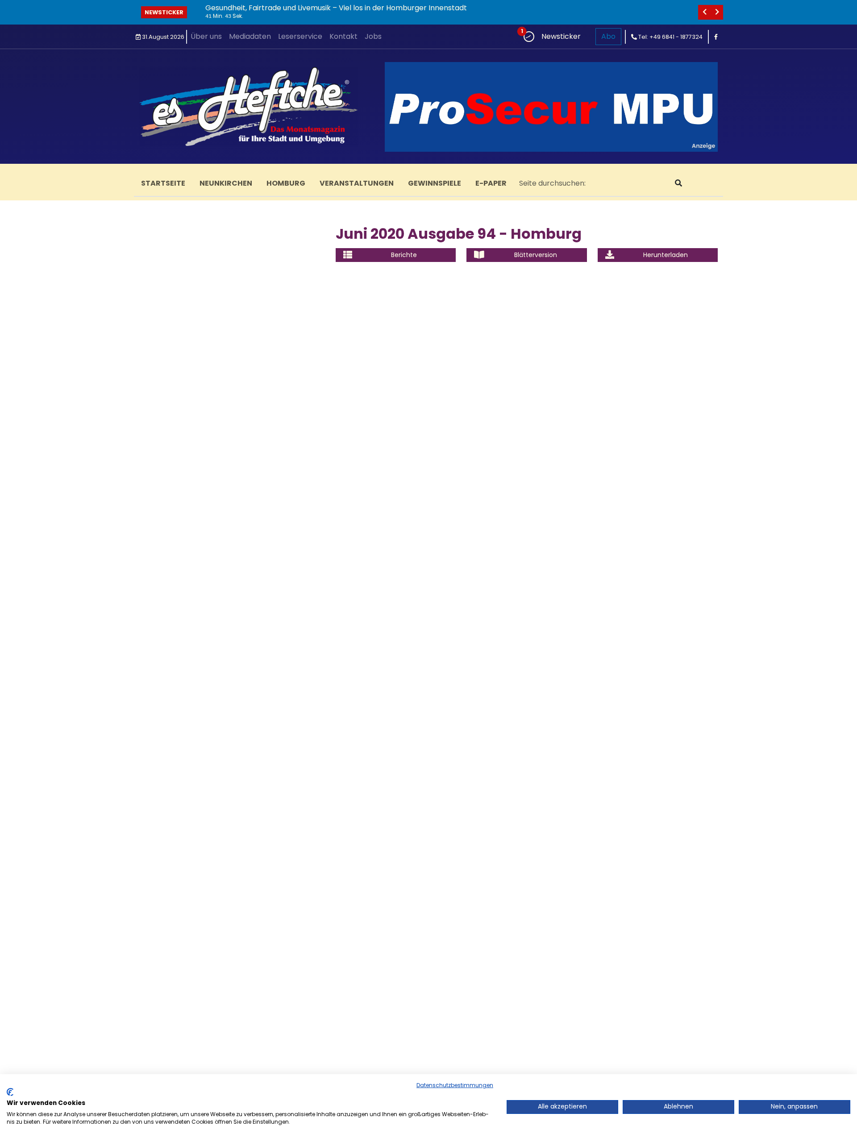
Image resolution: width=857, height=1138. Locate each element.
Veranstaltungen (357, 183)
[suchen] (678, 183)
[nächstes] (717, 12)
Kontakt (343, 36)
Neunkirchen (226, 183)
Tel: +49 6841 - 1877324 (670, 37)
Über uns (206, 36)
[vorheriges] (704, 12)
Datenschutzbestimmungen (454, 1085)
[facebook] (716, 37)
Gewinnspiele (434, 183)
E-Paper (491, 183)
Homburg (285, 183)
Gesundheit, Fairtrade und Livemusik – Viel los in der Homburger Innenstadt (336, 8)
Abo (608, 36)
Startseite (163, 183)
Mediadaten (250, 36)
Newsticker (164, 12)
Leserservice (300, 36)
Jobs (373, 36)
